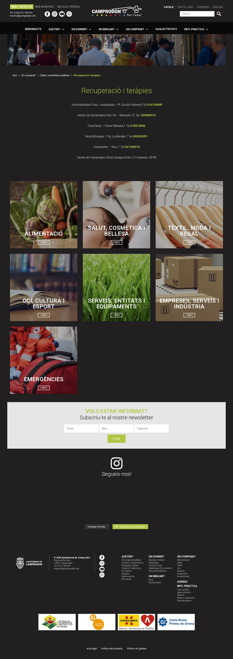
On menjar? (157, 576)
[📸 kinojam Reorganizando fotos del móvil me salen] (26, 512)
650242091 (140, 136)
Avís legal (92, 648)
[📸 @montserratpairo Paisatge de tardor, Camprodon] (207, 490)
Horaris (180, 595)
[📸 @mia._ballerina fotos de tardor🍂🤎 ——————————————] (62, 512)
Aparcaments (184, 592)
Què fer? (127, 556)
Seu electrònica (68, 6)
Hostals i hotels (156, 560)
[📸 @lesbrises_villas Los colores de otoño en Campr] (26, 490)
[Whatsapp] (69, 14)
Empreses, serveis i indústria (189, 303)
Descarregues (184, 600)
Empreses (182, 573)
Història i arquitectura (132, 562)
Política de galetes (136, 648)
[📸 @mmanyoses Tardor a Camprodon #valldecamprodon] (134, 490)
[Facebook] (47, 14)
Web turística (21, 6)
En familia (127, 571)
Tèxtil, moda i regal (189, 231)
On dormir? (156, 556)
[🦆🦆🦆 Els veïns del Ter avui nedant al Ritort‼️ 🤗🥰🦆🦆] (207, 512)
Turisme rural (155, 565)
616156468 (154, 104)
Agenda (182, 581)
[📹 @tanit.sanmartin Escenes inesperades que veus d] (170, 512)
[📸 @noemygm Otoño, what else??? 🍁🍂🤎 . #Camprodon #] (98, 512)
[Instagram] (54, 14)
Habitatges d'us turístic (160, 568)
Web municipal (44, 6)
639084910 (148, 115)
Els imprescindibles (131, 560)
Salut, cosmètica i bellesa (116, 231)
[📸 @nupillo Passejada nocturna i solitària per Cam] (170, 490)
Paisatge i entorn (130, 565)
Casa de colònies (157, 571)
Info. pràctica (187, 586)
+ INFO (43, 242)
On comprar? (186, 556)
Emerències (183, 576)
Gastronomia (128, 576)
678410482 (138, 126)
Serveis (181, 571)
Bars (151, 580)
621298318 (132, 147)
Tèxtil (179, 565)
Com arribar (183, 589)
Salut (179, 562)
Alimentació (44, 233)
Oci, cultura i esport (44, 303)
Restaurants (155, 582)
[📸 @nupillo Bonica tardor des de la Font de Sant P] (134, 512)
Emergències (44, 379)
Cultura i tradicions (131, 568)
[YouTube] (62, 14)
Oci (179, 568)
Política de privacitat (112, 648)
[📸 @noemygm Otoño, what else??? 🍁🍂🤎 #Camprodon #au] (98, 490)
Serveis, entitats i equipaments (116, 303)
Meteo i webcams (186, 598)
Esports (125, 573)
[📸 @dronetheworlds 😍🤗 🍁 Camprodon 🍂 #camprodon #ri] (62, 490)
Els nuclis (126, 579)
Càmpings (154, 562)
